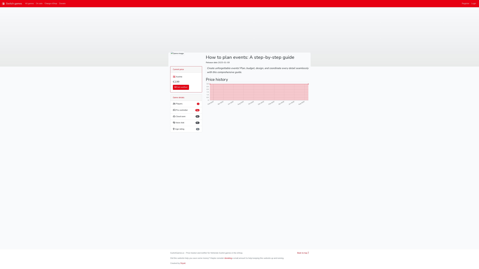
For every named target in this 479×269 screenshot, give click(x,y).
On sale (39, 3)
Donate (62, 3)
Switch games (13, 3)
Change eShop (51, 3)
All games (29, 3)
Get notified (182, 87)
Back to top (302, 253)
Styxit (182, 263)
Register (465, 3)
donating (228, 258)
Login (473, 3)
